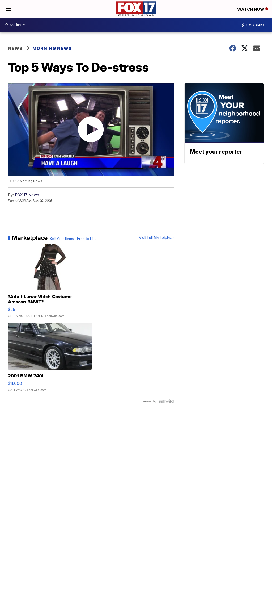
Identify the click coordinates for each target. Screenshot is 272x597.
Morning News (52, 48)
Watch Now (251, 9)
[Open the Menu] (8, 9)
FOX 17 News (27, 194)
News (15, 48)
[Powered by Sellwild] (166, 401)
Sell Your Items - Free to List (73, 239)
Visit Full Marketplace (156, 238)
